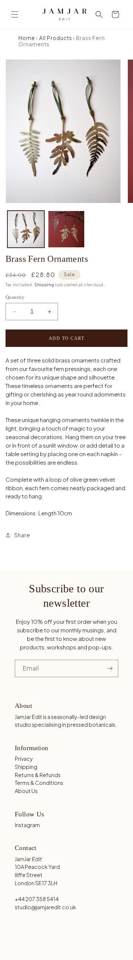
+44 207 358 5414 (37, 899)
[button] (15, 14)
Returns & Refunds (38, 775)
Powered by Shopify (89, 953)
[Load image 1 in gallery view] (25, 229)
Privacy (24, 758)
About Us (26, 790)
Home (26, 38)
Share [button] (22, 535)
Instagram (27, 825)
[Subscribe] (110, 668)
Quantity (15, 297)
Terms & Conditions (39, 782)
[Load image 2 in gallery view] (66, 229)
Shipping (44, 284)
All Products (55, 38)
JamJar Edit (53, 953)
